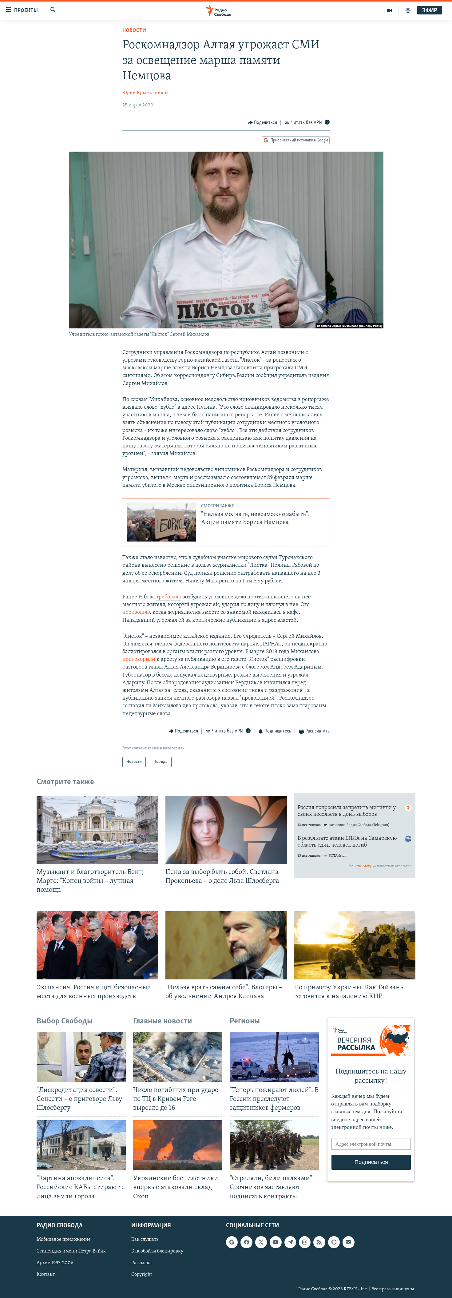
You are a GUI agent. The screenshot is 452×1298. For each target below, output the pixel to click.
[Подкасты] (334, 1242)
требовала (168, 597)
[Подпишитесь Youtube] (275, 1242)
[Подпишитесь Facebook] (246, 1242)
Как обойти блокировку (157, 1251)
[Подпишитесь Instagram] (305, 1242)
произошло (136, 612)
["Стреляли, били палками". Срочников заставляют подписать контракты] (274, 1145)
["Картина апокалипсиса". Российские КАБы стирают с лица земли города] (81, 1145)
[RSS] (319, 1242)
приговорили (138, 659)
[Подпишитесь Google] (232, 1242)
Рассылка (141, 1262)
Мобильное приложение (64, 1239)
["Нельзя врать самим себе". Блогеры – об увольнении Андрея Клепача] (226, 945)
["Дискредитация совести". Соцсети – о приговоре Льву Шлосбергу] (81, 1057)
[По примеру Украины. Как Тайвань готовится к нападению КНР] (354, 945)
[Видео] (389, 10)
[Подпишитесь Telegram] (290, 1242)
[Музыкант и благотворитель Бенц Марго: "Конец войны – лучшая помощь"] (97, 830)
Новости (134, 31)
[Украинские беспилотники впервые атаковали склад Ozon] (177, 1145)
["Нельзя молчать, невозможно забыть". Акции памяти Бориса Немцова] (161, 522)
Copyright (141, 1274)
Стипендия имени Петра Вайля (71, 1251)
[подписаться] (348, 1242)
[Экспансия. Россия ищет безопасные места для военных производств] (97, 945)
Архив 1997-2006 (55, 1262)
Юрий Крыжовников (145, 92)
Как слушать (144, 1239)
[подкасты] (408, 10)
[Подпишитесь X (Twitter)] (261, 1242)
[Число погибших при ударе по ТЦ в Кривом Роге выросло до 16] (177, 1057)
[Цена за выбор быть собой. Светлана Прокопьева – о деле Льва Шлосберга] (226, 830)
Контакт (46, 1274)
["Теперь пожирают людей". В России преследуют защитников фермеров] (274, 1057)
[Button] (262, 123)
